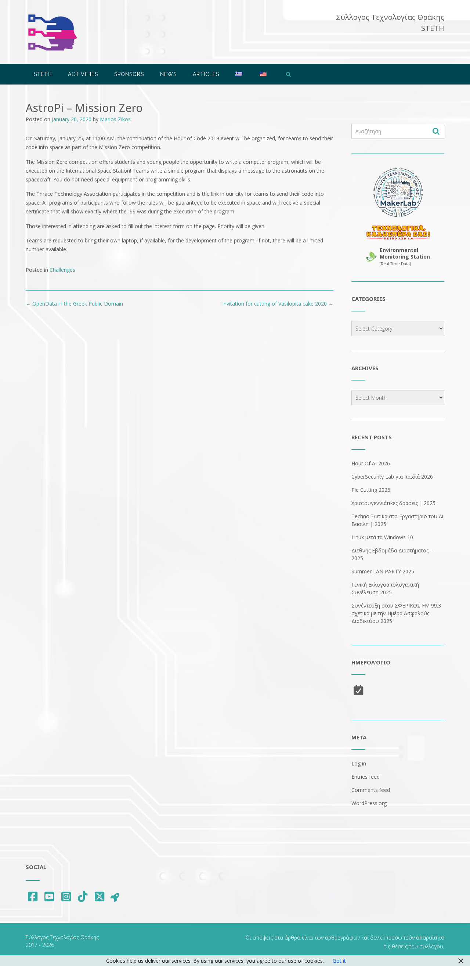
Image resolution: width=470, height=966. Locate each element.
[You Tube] (50, 896)
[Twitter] (99, 896)
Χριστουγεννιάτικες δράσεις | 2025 (393, 503)
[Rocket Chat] (115, 897)
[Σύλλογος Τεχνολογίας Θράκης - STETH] (52, 32)
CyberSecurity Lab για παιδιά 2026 (392, 476)
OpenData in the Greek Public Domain (74, 303)
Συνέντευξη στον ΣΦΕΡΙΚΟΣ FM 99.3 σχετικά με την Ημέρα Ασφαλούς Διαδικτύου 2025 (396, 613)
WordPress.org (369, 803)
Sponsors (129, 74)
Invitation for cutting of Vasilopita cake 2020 (277, 303)
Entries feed (365, 776)
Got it (339, 960)
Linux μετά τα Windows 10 (382, 537)
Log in (358, 763)
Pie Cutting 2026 (370, 489)
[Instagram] (66, 896)
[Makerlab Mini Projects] (397, 192)
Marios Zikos (115, 119)
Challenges (62, 269)
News (168, 74)
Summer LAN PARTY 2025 (382, 571)
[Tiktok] (83, 896)
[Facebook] (33, 896)
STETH (43, 74)
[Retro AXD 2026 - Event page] (397, 232)
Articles (206, 74)
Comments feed (370, 789)
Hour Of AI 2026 (370, 463)
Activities (83, 74)
